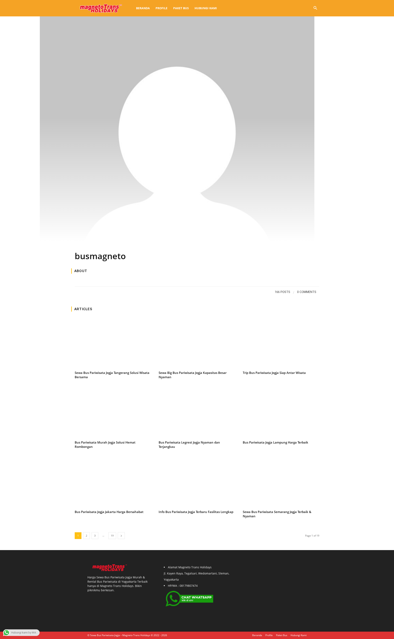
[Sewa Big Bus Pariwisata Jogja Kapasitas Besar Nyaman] (197, 343)
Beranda (143, 8)
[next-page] (121, 535)
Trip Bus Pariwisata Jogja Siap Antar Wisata (274, 373)
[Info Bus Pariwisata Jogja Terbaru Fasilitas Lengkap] (197, 482)
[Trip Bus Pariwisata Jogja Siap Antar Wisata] (281, 343)
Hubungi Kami (206, 8)
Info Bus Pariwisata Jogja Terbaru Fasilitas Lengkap (196, 512)
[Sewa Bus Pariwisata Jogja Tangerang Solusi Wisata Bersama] (113, 343)
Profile (161, 8)
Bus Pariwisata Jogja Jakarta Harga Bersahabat (109, 512)
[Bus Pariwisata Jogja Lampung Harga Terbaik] (281, 413)
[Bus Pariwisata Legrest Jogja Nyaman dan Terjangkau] (197, 413)
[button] (315, 8)
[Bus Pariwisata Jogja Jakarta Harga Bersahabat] (113, 482)
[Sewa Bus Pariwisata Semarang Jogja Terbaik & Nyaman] (281, 482)
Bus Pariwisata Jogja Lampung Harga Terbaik (275, 442)
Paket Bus (181, 8)
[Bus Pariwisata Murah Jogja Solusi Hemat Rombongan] (113, 413)
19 (112, 535)
